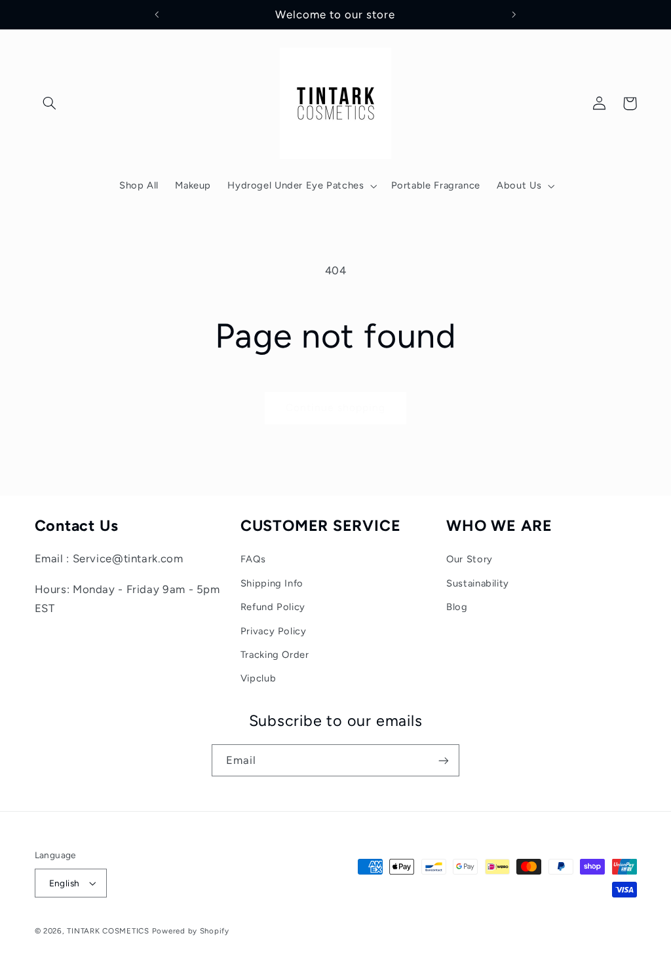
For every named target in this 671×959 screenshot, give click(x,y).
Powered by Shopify (190, 930)
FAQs (253, 559)
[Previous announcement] (156, 14)
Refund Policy (272, 607)
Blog (457, 607)
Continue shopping (336, 407)
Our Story (469, 559)
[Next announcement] (514, 14)
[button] (50, 103)
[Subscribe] (444, 760)
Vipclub (258, 678)
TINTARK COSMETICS (108, 930)
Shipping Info (271, 583)
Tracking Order (274, 654)
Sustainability (477, 583)
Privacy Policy (273, 631)
